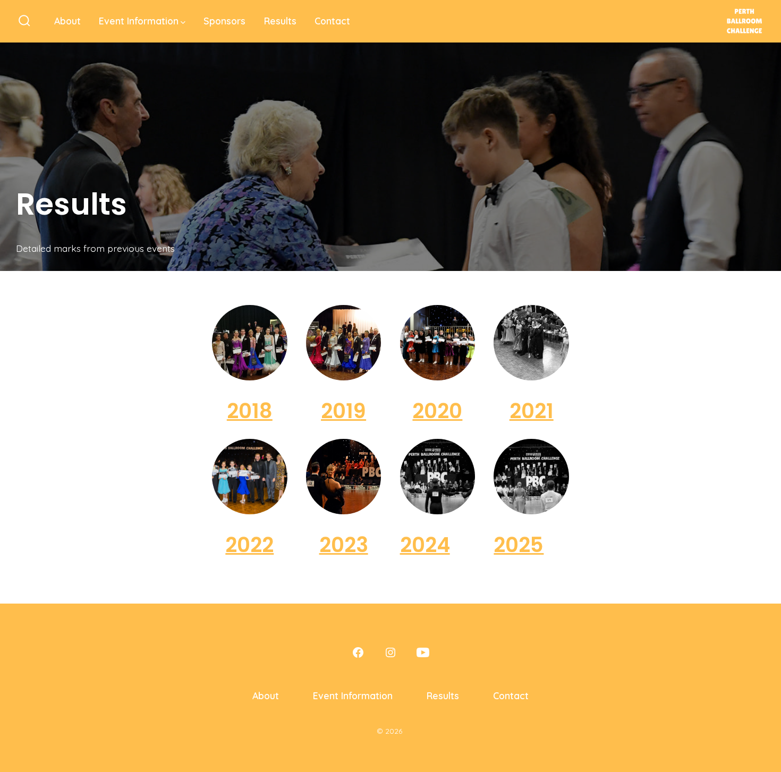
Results (280, 21)
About (67, 21)
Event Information (139, 21)
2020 (437, 411)
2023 (343, 545)
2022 (249, 545)
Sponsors (224, 21)
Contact (332, 21)
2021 (532, 411)
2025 (519, 545)
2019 (343, 411)
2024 (425, 545)
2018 (250, 411)
